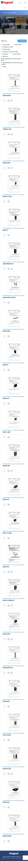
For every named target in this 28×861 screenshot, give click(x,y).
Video (4, 66)
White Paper (6, 49)
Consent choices (21, 858)
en (20, 2)
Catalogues (6, 44)
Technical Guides (8, 47)
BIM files (5, 56)
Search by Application (9, 12)
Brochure (18, 44)
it (11, 100)
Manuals (5, 54)
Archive (22, 40)
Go (26, 7)
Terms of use (11, 858)
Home (2, 17)
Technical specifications (10, 51)
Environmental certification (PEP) (11, 59)
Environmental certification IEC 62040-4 (12, 63)
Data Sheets (17, 54)
